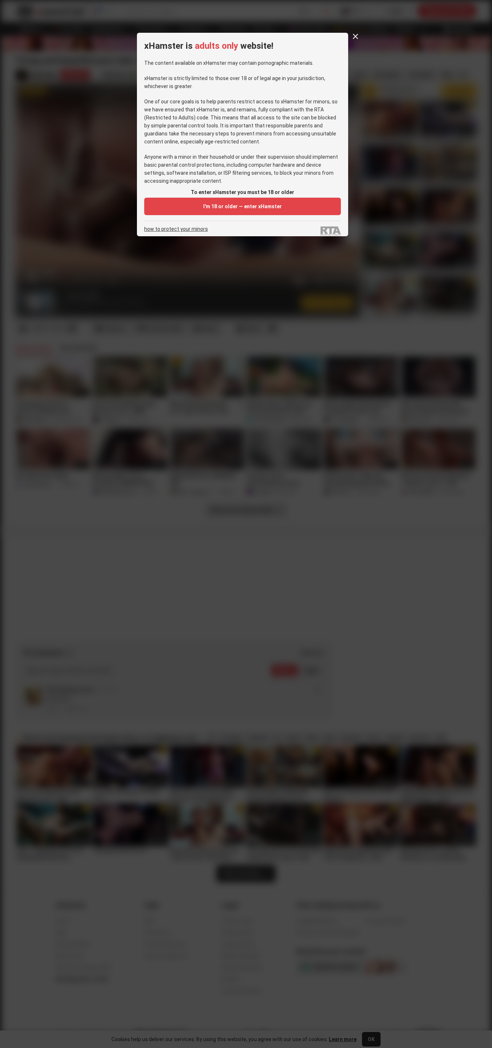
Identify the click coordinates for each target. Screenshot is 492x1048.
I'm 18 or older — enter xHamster (242, 206)
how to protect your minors (176, 229)
